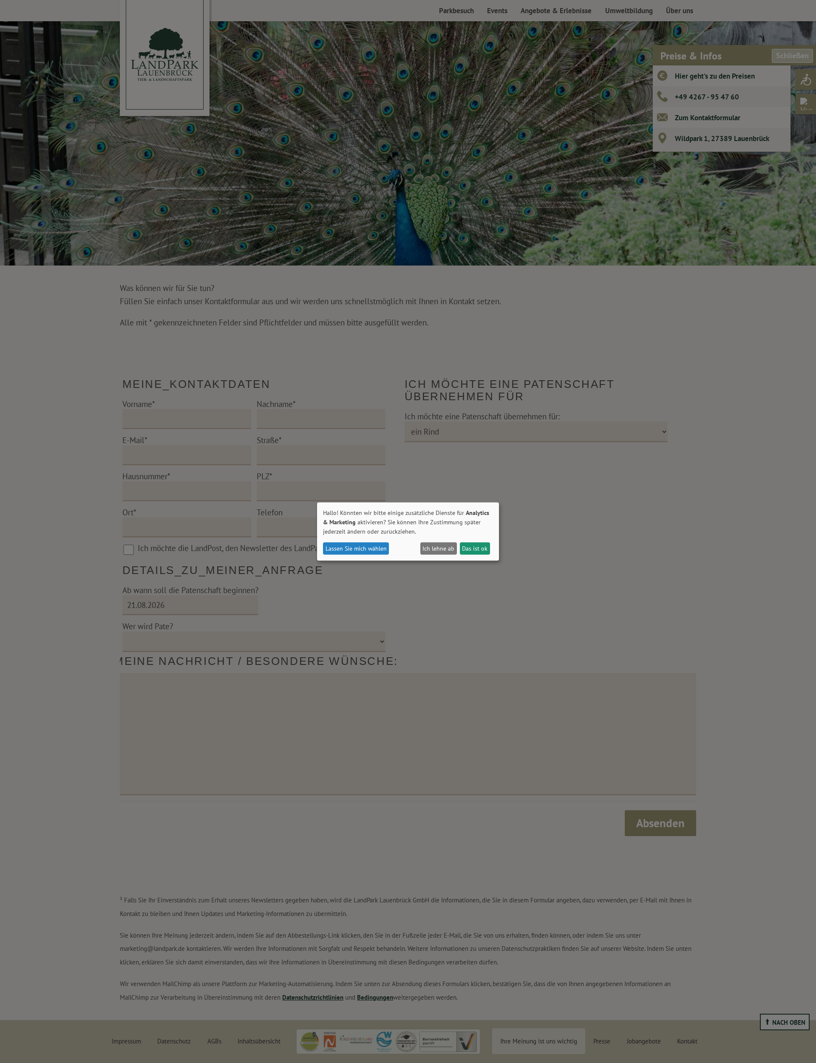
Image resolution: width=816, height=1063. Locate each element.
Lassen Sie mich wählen (356, 548)
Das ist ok (474, 548)
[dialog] (408, 532)
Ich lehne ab (438, 548)
